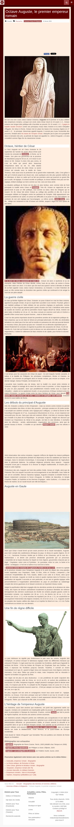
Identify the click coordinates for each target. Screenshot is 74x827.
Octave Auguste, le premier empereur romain (37, 13)
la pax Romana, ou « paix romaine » (41, 727)
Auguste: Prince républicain (17, 748)
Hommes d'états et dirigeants (16, 786)
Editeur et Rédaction (13, 796)
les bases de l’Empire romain (32, 134)
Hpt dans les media (13, 800)
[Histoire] (2, 2)
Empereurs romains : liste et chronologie (20, 772)
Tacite (53, 712)
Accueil (19, 784)
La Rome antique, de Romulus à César (20, 763)
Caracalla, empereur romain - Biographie (21, 761)
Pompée (35, 187)
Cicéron (25, 154)
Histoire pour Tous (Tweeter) (12, 811)
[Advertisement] (37, 37)
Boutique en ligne (34, 806)
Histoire (31, 798)
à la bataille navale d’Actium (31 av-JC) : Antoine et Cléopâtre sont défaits (37, 394)
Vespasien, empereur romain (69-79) (19, 768)
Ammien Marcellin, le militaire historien (20, 770)
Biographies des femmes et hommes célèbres (39, 784)
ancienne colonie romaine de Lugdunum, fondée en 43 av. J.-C (30, 568)
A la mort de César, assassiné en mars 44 (22, 281)
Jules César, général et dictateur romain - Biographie (25, 765)
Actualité (31, 802)
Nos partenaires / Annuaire (34, 819)
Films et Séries (33, 813)
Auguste (9, 744)
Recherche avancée (13, 816)
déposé (59, 811)
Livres (30, 810)
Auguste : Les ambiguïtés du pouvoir (20, 751)
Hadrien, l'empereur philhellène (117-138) (21, 775)
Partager (46, 54)
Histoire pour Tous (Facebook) (12, 805)
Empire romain (49, 424)
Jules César (59, 199)
